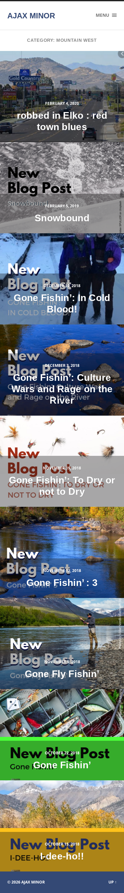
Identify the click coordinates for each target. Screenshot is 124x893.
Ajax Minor (31, 15)
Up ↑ (112, 882)
